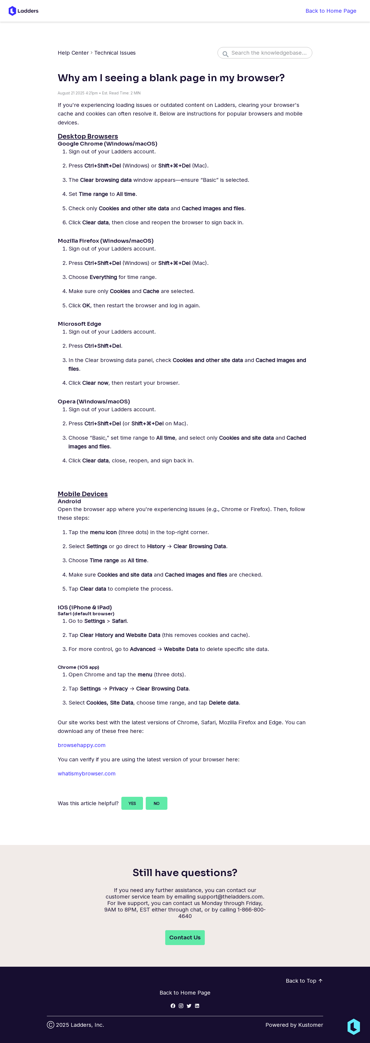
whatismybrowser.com (87, 773)
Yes (132, 803)
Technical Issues (115, 52)
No (157, 803)
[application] (354, 1027)
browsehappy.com (82, 745)
